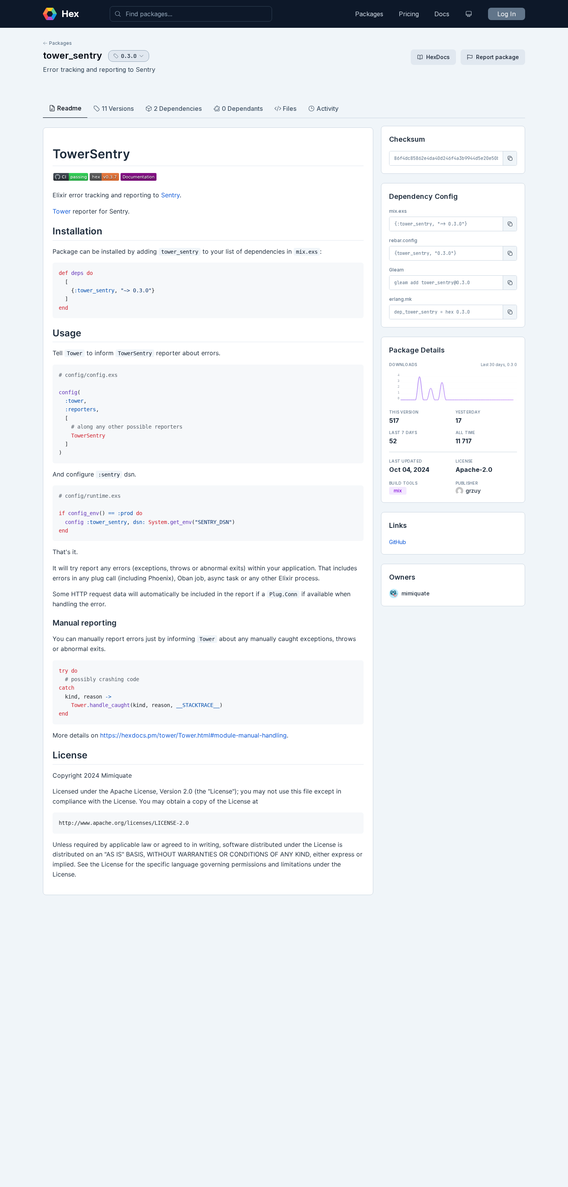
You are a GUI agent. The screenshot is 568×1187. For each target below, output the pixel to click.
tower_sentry (72, 55)
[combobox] (191, 14)
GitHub (397, 542)
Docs (441, 14)
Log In (506, 14)
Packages (369, 14)
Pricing (409, 14)
